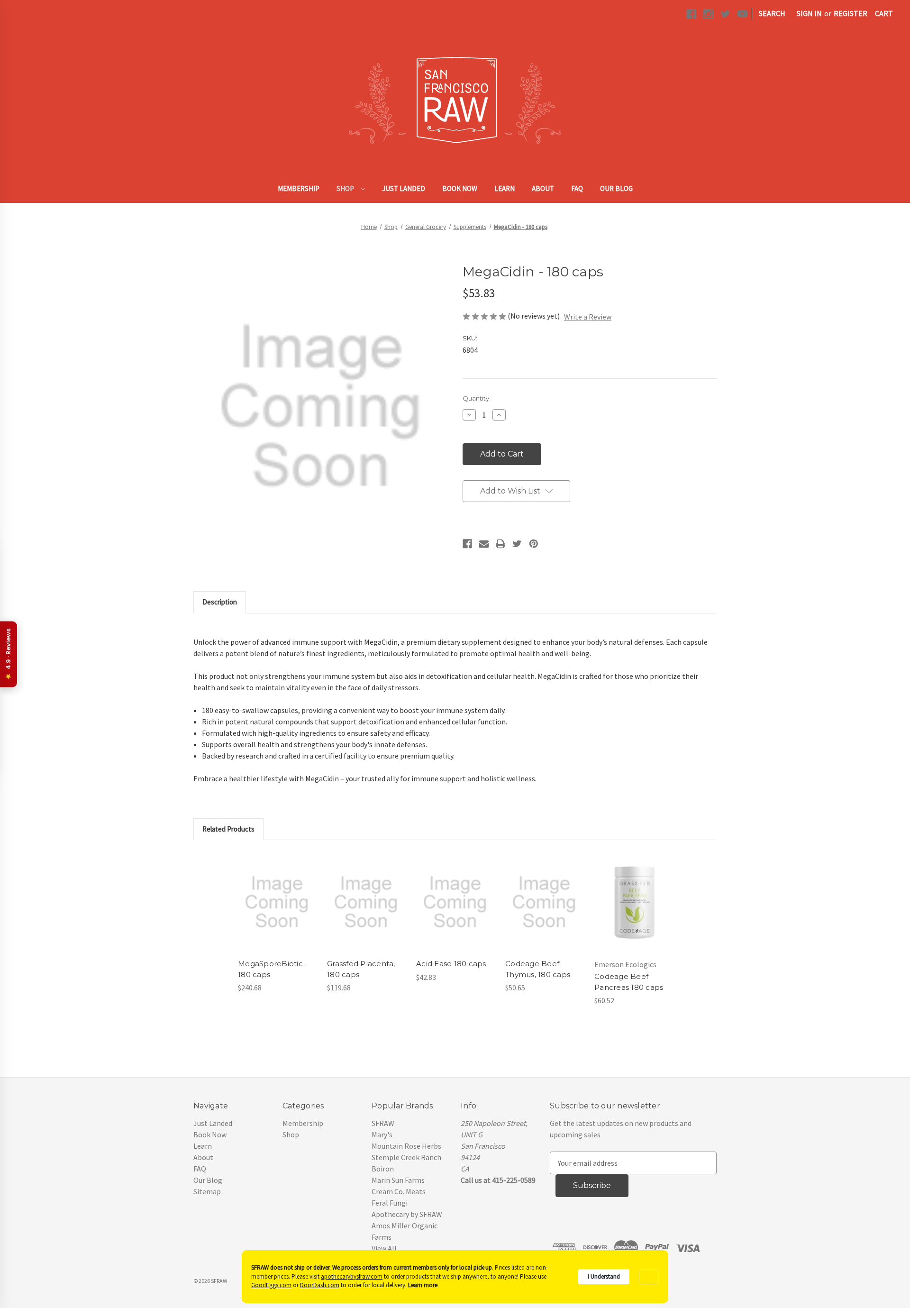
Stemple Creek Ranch (406, 1157)
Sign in (809, 13)
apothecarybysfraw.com (351, 1276)
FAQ (577, 188)
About (543, 188)
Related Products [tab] (228, 828)
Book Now (459, 188)
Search (772, 13)
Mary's (382, 1134)
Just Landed (403, 188)
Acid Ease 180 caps (451, 963)
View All (384, 1248)
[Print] (500, 543)
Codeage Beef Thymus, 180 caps (537, 969)
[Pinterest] (533, 543)
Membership (298, 188)
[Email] (484, 543)
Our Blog (616, 188)
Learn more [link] (422, 1285)
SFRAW (383, 1123)
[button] (649, 1277)
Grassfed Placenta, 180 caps (361, 969)
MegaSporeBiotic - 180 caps (273, 969)
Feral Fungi (390, 1202)
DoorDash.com (319, 1285)
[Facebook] (467, 543)
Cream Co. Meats (399, 1191)
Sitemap (207, 1191)
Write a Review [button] (587, 316)
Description (219, 601)
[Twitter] (517, 543)
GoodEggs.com (271, 1285)
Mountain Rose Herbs (406, 1146)
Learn (504, 188)
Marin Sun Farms (398, 1180)
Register (850, 13)
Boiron (383, 1168)
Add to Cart (277, 911)
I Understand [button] (604, 1276)
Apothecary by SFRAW (407, 1214)
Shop (346, 188)
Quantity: (477, 398)
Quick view (276, 892)
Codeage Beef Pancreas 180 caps (628, 982)
